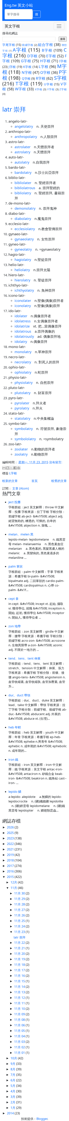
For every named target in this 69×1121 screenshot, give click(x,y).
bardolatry (23, 172)
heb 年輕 (14, 727)
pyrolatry (22, 408)
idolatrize (22, 326)
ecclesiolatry (25, 229)
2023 (11, 838)
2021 (11, 849)
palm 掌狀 (15, 566)
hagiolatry (23, 259)
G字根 (26, 60)
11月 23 (20, 932)
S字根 (60, 78)
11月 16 (20, 976)
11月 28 (20, 904)
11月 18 (20, 965)
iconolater (23, 300)
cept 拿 (13, 599)
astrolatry (22, 152)
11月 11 (20, 1003)
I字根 (63, 61)
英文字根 (12, 26)
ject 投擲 (14, 502)
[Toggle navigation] (59, 26)
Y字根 (51, 89)
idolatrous (23, 331)
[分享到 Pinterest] (19, 468)
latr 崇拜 (14, 109)
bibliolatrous (25, 188)
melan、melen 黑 (20, 534)
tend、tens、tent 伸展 (24, 658)
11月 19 (20, 959)
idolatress (23, 321)
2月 (13, 1102)
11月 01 (20, 1053)
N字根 (27, 72)
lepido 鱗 (14, 792)
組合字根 (45, 44)
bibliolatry (23, 193)
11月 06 (20, 1025)
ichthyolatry (24, 290)
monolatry (23, 352)
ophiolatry (23, 372)
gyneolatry (23, 249)
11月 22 (20, 943)
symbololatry (25, 439)
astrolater (22, 147)
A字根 (20, 49)
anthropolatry (26, 136)
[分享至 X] (11, 468)
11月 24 (20, 926)
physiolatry (24, 382)
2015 (11, 877)
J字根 (12, 67)
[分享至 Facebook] (15, 468)
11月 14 (20, 987)
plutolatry (22, 392)
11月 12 (20, 998)
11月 (14, 888)
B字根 (47, 50)
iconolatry (23, 305)
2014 (11, 1113)
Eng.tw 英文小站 (19, 5)
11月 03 (20, 1042)
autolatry (22, 162)
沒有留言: (55, 462)
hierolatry (22, 280)
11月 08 (20, 1020)
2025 (11, 833)
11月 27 (20, 910)
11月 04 (20, 1036)
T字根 (22, 83)
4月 (13, 1091)
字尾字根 (8, 45)
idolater (21, 316)
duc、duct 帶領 (19, 695)
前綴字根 (27, 45)
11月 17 (20, 970)
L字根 (43, 66)
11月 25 (20, 921)
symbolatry (24, 428)
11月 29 (20, 899)
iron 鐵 (13, 759)
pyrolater (22, 403)
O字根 (45, 72)
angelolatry (24, 126)
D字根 (32, 55)
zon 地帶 (14, 626)
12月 (14, 882)
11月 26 (20, 915)
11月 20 (20, 954)
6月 (13, 1080)
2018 (11, 860)
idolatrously (24, 336)
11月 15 (20, 981)
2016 (11, 871)
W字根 (20, 88)
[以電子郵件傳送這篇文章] (4, 468)
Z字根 (63, 89)
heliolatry (22, 270)
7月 (13, 1075)
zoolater (21, 449)
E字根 (51, 55)
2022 (11, 844)
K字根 (27, 67)
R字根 (41, 78)
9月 (13, 1064)
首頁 (34, 481)
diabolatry (23, 218)
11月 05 (20, 1031)
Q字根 (26, 78)
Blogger (41, 1119)
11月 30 (20, 893)
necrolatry (23, 362)
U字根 (48, 84)
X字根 (38, 89)
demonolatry (25, 208)
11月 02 (20, 1047)
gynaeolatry (24, 239)
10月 (14, 1058)
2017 (11, 866)
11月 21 (20, 948)
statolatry (22, 418)
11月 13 (20, 992)
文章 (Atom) (20, 488)
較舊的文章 (59, 481)
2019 (11, 855)
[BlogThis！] (8, 468)
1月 (13, 1108)
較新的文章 (10, 481)
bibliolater (23, 182)
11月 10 (20, 1009)
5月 (13, 1086)
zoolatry (21, 454)
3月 (13, 1097)
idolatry (21, 341)
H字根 (45, 60)
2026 (11, 827)
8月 (13, 1069)
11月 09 (20, 1014)
